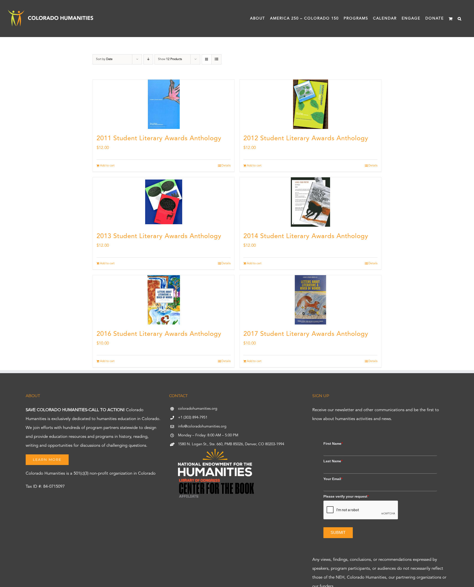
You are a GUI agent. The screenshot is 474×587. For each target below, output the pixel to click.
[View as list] (216, 59)
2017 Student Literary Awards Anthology (305, 334)
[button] (460, 18)
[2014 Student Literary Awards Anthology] (310, 202)
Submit (338, 532)
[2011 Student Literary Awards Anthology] (163, 104)
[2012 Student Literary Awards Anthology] (310, 104)
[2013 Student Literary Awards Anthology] (163, 202)
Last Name (332, 461)
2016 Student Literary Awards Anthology (159, 334)
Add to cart (107, 165)
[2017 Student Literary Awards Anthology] (310, 299)
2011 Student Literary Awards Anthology (159, 138)
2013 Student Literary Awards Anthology (159, 236)
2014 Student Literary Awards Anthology (305, 236)
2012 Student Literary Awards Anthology (305, 138)
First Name (333, 443)
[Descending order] (148, 59)
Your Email (332, 479)
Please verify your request (346, 496)
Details (226, 165)
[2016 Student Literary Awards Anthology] (163, 299)
